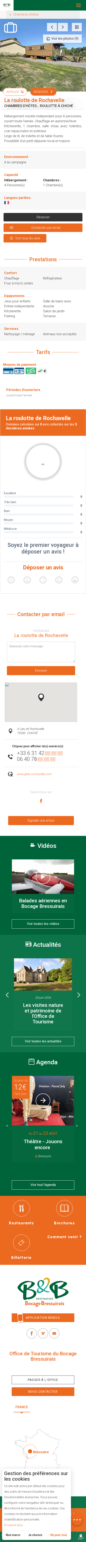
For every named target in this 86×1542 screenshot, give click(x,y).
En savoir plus (13, 1525)
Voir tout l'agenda (43, 1185)
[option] (43, 994)
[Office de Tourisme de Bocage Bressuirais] (43, 1292)
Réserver (43, 217)
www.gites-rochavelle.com (34, 774)
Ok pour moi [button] (58, 1535)
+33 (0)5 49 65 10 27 (43, 1368)
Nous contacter (43, 1391)
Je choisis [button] (35, 1535)
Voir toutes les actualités (43, 1041)
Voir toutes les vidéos (43, 924)
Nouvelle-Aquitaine (53, 1407)
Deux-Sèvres (43, 1417)
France (21, 1407)
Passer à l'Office (43, 1380)
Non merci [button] (13, 1535)
